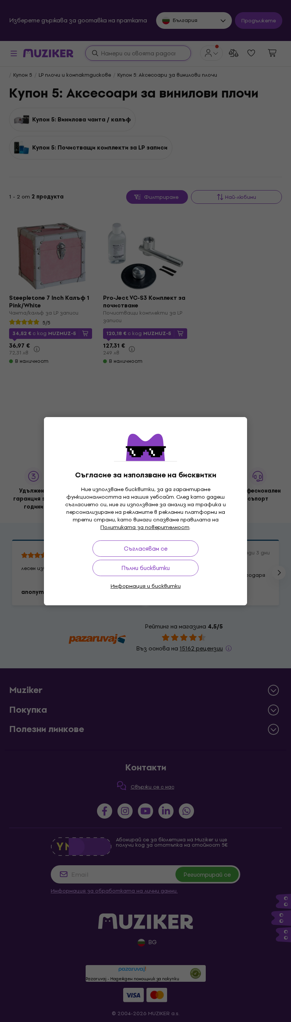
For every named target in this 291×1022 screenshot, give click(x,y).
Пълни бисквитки (145, 568)
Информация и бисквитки (146, 586)
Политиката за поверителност (144, 527)
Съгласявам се (145, 548)
